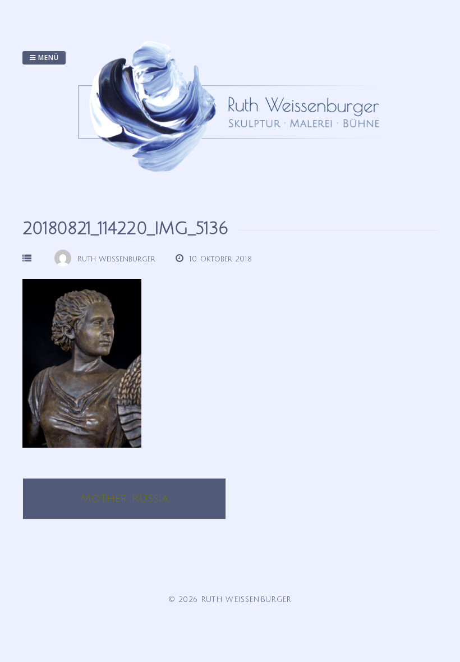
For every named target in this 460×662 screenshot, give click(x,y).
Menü (47, 57)
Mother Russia (124, 499)
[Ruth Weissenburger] (234, 183)
